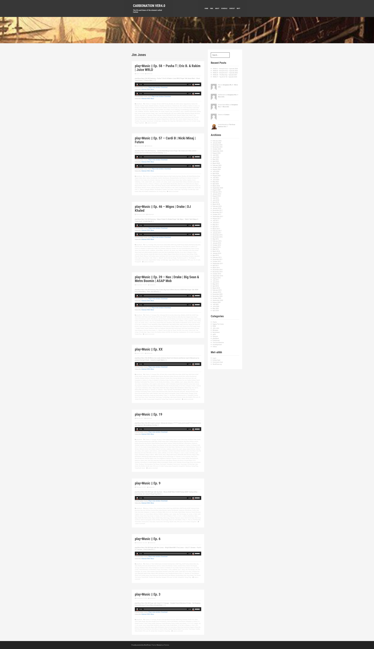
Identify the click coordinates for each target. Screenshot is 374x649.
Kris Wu (177, 252)
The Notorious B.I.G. (182, 258)
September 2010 (218, 276)
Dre (148, 180)
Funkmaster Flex (145, 382)
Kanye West (192, 111)
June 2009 (216, 306)
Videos (215, 346)
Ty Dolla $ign (166, 397)
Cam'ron (158, 566)
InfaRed (181, 320)
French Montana (187, 107)
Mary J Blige (152, 387)
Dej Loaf (193, 378)
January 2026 (217, 143)
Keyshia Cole (146, 386)
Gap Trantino (149, 109)
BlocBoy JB (172, 104)
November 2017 (217, 212)
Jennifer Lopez (153, 111)
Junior (144, 625)
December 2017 (217, 210)
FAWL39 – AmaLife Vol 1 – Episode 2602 (225, 73)
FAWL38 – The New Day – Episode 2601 (225, 75)
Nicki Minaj (158, 185)
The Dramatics (148, 464)
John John (216, 328)
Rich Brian (162, 256)
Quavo (157, 256)
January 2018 (217, 208)
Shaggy (191, 393)
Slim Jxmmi (179, 119)
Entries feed (216, 360)
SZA (136, 189)
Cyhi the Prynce (162, 319)
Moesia (159, 645)
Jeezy (185, 382)
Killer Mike (153, 386)
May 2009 (216, 308)
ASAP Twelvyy (167, 317)
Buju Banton (147, 443)
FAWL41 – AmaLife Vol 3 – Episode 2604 (225, 68)
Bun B (141, 246)
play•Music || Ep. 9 (147, 483)
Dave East (185, 246)
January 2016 (217, 243)
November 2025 (217, 147)
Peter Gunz (194, 456)
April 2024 (216, 173)
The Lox (196, 119)
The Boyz (141, 464)
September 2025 (218, 151)
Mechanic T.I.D (182, 184)
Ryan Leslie (149, 393)
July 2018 (216, 198)
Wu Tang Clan (172, 121)
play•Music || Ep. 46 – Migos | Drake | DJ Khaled (163, 209)
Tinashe (137, 121)
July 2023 (216, 177)
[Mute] (193, 84)
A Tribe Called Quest (167, 439)
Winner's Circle (181, 397)
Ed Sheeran (151, 107)
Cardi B (142, 106)
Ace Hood (160, 244)
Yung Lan (171, 399)
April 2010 (216, 286)
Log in (214, 358)
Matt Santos (173, 454)
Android (144, 89)
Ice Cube (163, 449)
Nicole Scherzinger (168, 456)
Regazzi (192, 627)
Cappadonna (187, 104)
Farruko (174, 248)
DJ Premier (198, 319)
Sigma (140, 258)
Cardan (175, 566)
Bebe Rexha (160, 176)
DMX (198, 445)
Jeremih (158, 182)
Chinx (150, 567)
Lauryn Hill (181, 571)
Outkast (159, 115)
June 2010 (216, 282)
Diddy (184, 106)
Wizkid (163, 332)
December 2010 (217, 269)
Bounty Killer (154, 510)
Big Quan (137, 510)
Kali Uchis (191, 250)
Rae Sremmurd (190, 185)
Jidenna (196, 382)
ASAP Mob (138, 317)
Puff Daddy (152, 256)
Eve (169, 107)
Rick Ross (137, 119)
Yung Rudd (177, 399)
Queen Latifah (185, 458)
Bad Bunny (192, 244)
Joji (177, 250)
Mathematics (165, 324)
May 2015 (216, 249)
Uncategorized (217, 344)
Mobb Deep (142, 185)
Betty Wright (142, 621)
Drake (145, 180)
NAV (143, 115)
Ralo (166, 391)
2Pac (155, 244)
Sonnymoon (146, 395)
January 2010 (217, 292)
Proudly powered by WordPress (141, 645)
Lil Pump (150, 184)
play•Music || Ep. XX (149, 349)
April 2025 (216, 161)
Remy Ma (170, 117)
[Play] (137, 84)
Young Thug (162, 191)
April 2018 (216, 202)
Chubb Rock (175, 106)
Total (146, 397)
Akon (166, 374)
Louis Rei (161, 113)
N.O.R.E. (137, 115)
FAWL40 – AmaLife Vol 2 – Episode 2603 (225, 70)
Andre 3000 (167, 244)
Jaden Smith (148, 182)
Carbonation (187, 443)
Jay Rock (146, 111)
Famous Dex (173, 107)
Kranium (148, 113)
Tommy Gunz (145, 521)
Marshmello (167, 113)
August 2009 (217, 302)
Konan (143, 113)
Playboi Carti (184, 115)
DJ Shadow (161, 380)
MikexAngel (145, 456)
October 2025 (217, 149)
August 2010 (217, 278)
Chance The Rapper (191, 566)
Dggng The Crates (218, 324)
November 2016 (217, 237)
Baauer (186, 244)
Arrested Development (144, 441)
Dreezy (149, 447)
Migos (196, 184)
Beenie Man (193, 564)
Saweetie (150, 119)
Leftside (163, 453)
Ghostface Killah (158, 109)
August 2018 (217, 196)
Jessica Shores (190, 449)
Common (162, 378)
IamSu (147, 250)
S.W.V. (194, 460)
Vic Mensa (164, 121)
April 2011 (216, 265)
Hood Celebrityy (175, 109)
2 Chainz (147, 104)
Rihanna (144, 187)
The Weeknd (158, 189)
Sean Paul (161, 393)
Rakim (149, 117)
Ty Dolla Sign (157, 121)
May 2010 (216, 284)
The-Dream (163, 464)
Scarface (137, 519)
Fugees (137, 514)
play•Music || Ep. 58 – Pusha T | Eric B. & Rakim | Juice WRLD (167, 68)
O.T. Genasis (148, 115)
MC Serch (174, 113)
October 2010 (217, 274)
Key (136, 386)
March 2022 (216, 186)
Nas (141, 115)
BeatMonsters (155, 376)
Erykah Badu (181, 512)
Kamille (187, 111)
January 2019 (217, 194)
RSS (148, 89)
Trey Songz (184, 189)
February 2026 (217, 141)
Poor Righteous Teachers (164, 458)
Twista (158, 260)
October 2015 (217, 245)
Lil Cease (156, 516)
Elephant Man (155, 447)
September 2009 (218, 300)
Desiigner (137, 380)
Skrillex (158, 519)
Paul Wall (169, 389)
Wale (140, 191)
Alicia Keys (177, 315)
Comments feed (218, 362)
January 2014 (217, 253)
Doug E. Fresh (143, 623)
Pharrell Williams (158, 326)
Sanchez (137, 462)
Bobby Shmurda (174, 376)
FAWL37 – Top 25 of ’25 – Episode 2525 (225, 77)
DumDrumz (172, 380)
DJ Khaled (142, 248)
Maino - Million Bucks (156, 454)
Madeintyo (155, 324)
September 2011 (218, 263)
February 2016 (217, 241)
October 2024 (217, 167)
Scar (155, 119)
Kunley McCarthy (173, 386)
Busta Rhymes (193, 176)
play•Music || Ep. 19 (148, 414)
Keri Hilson (193, 451)
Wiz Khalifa (145, 191)
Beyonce (166, 176)
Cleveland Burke (174, 178)
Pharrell (179, 115)
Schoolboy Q (168, 187)
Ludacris (137, 254)
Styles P (185, 119)
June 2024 (216, 171)
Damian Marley (177, 378)
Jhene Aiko (190, 382)
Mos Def (167, 627)
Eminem (152, 180)
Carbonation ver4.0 (149, 6)
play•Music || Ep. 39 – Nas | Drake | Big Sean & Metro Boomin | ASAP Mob (167, 279)
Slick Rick (172, 119)
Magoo (148, 454)
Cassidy (137, 378)
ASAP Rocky (164, 104)
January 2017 (217, 233)
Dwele (153, 623)
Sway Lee (152, 395)
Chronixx (152, 378)
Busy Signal (155, 246)
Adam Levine (177, 439)
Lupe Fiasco (138, 387)
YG (190, 121)
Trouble (151, 577)
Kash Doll (141, 252)
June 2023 (216, 179)
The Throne (156, 464)
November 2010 (217, 271)
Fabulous (187, 567)
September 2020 (218, 188)
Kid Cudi (164, 252)
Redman (165, 117)
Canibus (169, 443)
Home (206, 8)
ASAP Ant (188, 315)
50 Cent (159, 104)
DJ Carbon (189, 106)
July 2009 (216, 304)
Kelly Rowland (148, 252)
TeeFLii (142, 189)
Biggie (188, 317)
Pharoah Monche (139, 458)
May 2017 (216, 224)
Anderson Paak (192, 439)
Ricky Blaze (144, 119)
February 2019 (217, 192)
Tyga (169, 260)
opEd (214, 334)
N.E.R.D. (148, 185)
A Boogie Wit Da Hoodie (167, 315)
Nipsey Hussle (166, 185)
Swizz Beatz (145, 258)
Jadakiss (140, 111)
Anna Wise (178, 374)
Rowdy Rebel (142, 393)
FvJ (169, 320)
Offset (154, 115)
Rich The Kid (194, 117)
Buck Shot (182, 376)
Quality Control (140, 328)
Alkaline (183, 315)
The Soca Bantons (218, 342)
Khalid (140, 184)
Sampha (155, 393)
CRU (181, 106)
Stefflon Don (190, 187)
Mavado (146, 254)
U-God (152, 332)
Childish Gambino (154, 106)
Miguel (192, 113)
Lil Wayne (156, 184)
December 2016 (217, 235)
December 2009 (217, 294)
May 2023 (216, 182)
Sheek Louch (172, 462)
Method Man (180, 113)
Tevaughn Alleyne (149, 189)
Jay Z (153, 182)
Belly (179, 317)
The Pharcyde (196, 519)
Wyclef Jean (149, 466)
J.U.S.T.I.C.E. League (192, 623)
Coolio (194, 510)
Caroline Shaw (182, 566)
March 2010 (216, 288)
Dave (183, 378)
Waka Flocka (175, 260)
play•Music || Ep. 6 (147, 539)
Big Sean (178, 176)
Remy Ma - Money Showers (187, 391)
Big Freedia (172, 176)
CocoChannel (160, 445)
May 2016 (216, 239)
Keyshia (139, 386)
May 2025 (216, 159)
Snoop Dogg (138, 395)
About (217, 8)
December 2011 (217, 259)
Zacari (143, 468)
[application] (168, 84)
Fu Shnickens (152, 569)
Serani (178, 393)
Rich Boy (137, 629)
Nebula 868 (138, 389)
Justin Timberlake (183, 250)
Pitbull (141, 256)
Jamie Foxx (175, 449)
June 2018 (216, 200)
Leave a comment (152, 123)
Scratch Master (152, 462)
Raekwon (143, 117)
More (152, 89)
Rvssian (191, 256)
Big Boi (161, 376)
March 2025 (216, 163)
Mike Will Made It (179, 387)
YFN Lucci (186, 121)
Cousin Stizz (168, 378)
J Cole (142, 182)
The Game (172, 395)
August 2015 (217, 247)
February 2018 (217, 206)
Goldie (177, 623)
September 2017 (218, 216)
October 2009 (217, 298)
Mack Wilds (166, 184)
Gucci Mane (167, 109)
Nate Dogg (166, 518)
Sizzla (195, 393)
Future (139, 109)
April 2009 (216, 310)
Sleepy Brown (165, 119)
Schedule (224, 8)
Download (164, 87)
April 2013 (216, 255)
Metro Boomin (190, 184)
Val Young (166, 521)
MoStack (197, 113)
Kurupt (151, 516)
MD (171, 324)
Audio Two (191, 619)
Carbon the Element (151, 178)
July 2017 (216, 220)
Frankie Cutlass (191, 380)
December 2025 (217, 145)
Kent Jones (138, 113)
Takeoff (161, 258)
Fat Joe (180, 107)
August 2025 (217, 153)
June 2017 (216, 222)
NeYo (152, 185)
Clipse (157, 378)
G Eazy (143, 109)
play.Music (139, 104)
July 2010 (216, 280)
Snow (191, 462)
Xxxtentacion (152, 191)
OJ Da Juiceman (185, 456)
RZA (185, 575)
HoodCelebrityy (184, 109)
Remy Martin (177, 117)
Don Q (136, 447)
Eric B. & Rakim (163, 107)
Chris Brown (168, 106)
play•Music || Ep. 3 (147, 594)
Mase (141, 254)
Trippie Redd (152, 260)
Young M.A (138, 261)
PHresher (183, 185)
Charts (215, 322)
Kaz (165, 322)
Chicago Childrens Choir (141, 567)
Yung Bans (141, 123)
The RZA (179, 330)
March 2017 (216, 229)
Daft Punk (182, 178)
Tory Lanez (143, 121)
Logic (156, 113)
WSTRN (168, 332)
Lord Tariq (191, 453)
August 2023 (217, 175)
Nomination (216, 332)
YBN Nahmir (179, 121)
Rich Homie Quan (186, 117)
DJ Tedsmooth (149, 248)
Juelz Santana (161, 384)
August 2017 (217, 218)
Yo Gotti (193, 121)
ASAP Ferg (174, 244)
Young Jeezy (150, 399)
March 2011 (216, 267)
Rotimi (148, 187)
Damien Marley (171, 319)
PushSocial (216, 340)
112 (146, 244)
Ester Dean (171, 447)
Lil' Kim (194, 252)
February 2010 (217, 290)
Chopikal (161, 106)
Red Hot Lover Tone (156, 117)
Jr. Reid (195, 514)
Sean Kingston (139, 330)
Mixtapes (215, 330)
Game (136, 250)
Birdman (137, 246)
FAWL (211, 8)
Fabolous (157, 180)
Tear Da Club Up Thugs (170, 258)
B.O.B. (148, 376)
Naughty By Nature (173, 573)
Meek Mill (151, 254)
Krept (152, 113)
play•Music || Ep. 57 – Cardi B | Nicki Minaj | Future (165, 140)
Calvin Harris (179, 104)
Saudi (162, 187)
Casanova (194, 443)
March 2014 (216, 251)
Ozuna (164, 115)
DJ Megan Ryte (143, 107)
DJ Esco (195, 106)
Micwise (187, 113)
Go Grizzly (159, 382)
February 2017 (217, 231)
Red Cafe (170, 391)
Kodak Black (170, 252)
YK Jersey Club (153, 631)
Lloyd (186, 453)
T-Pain (154, 258)
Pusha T (191, 115)
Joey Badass (145, 384)
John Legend (153, 384)
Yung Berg (167, 631)
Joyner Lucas (168, 111)
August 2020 (217, 190)
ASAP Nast (145, 317)
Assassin (185, 619)
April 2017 (216, 227)
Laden (159, 453)
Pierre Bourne (167, 326)
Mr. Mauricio (183, 254)
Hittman (155, 514)
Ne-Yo (196, 387)
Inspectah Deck (193, 109)
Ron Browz (181, 460)
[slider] (197, 84)
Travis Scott (149, 121)
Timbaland (138, 260)
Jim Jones (161, 111)
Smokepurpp (183, 187)
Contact (232, 8)
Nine (180, 573)
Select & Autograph (170, 393)
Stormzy (146, 330)
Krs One (166, 386)
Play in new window (154, 87)
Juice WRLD (176, 111)
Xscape (164, 577)
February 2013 (217, 257)
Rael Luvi (197, 185)
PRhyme (145, 256)
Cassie (146, 106)
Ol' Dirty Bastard (194, 573)
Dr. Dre (141, 180)
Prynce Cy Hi (186, 326)
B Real (197, 508)
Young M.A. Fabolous (185, 466)
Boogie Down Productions (159, 621)
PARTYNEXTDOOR (171, 115)
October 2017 (217, 214)
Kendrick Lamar (191, 182)
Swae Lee (190, 119)
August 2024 (217, 169)
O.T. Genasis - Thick (161, 389)
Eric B (156, 107)
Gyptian (189, 180)
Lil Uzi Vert (183, 252)
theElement (149, 73)
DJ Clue (149, 380)
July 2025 (216, 155)
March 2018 (216, 204)
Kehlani (199, 111)
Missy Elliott (175, 254)
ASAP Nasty (151, 317)
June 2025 (216, 157)
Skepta (159, 119)
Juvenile (170, 451)
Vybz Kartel (173, 397)
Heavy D (158, 449)
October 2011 (217, 261)
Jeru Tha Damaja (181, 514)
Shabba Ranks (184, 393)
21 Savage (153, 104)
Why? (238, 8)
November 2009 (217, 296)
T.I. (138, 189)
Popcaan (174, 458)
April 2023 (216, 184)
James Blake (159, 250)
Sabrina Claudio (155, 187)
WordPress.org (217, 364)
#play (146, 508)
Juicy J (182, 111)
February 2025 (217, 165)
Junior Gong (152, 322)
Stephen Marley (172, 629)
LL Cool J (181, 453)
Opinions (215, 336)
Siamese (179, 462)
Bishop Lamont (194, 441)
